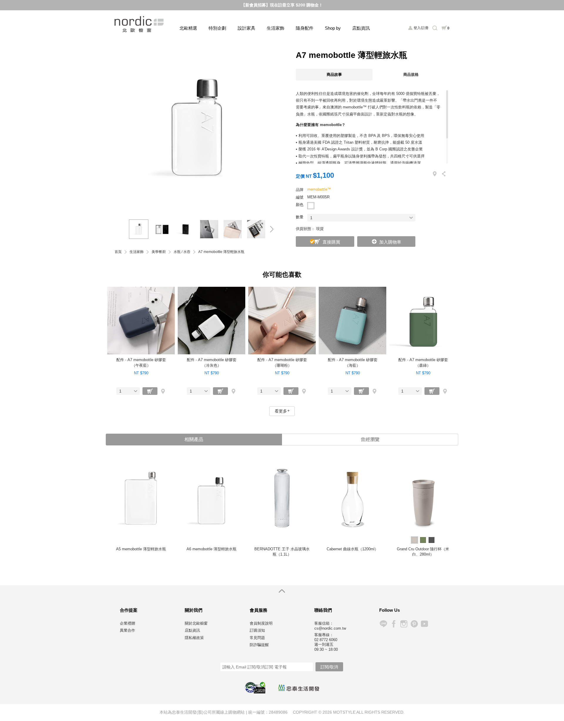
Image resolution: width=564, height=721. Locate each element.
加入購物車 (390, 241)
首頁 (118, 252)
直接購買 (331, 241)
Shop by (333, 28)
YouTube (424, 624)
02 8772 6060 (325, 640)
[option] (197, 129)
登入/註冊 (421, 28)
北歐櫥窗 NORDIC (140, 24)
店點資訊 (361, 28)
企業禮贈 (127, 623)
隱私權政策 (194, 638)
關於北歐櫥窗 (196, 623)
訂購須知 (257, 630)
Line (383, 624)
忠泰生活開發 (298, 688)
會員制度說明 (261, 623)
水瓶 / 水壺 (182, 252)
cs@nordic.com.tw (330, 628)
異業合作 (127, 630)
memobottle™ (319, 189)
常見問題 (257, 638)
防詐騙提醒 (259, 645)
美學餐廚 (159, 252)
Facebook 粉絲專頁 (393, 624)
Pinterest (414, 624)
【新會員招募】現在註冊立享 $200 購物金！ (282, 5)
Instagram (404, 624)
